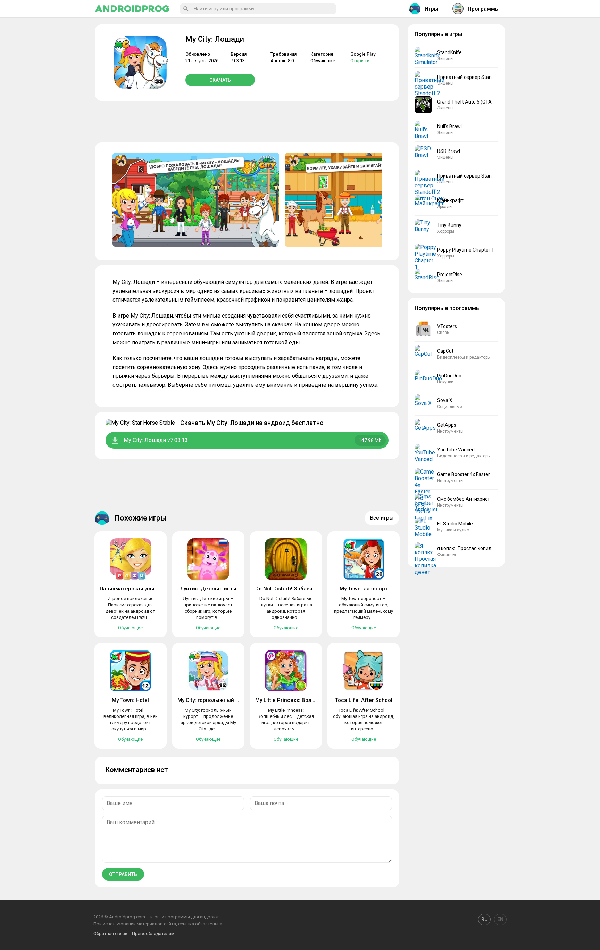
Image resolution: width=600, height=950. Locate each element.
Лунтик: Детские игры (208, 588)
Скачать (220, 80)
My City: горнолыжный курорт (215, 700)
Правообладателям (153, 933)
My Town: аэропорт (364, 588)
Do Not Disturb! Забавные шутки (295, 588)
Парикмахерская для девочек (138, 588)
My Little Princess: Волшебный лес (299, 700)
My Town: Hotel (130, 700)
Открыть (359, 60)
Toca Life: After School (363, 700)
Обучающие (322, 60)
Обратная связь (110, 933)
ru (484, 919)
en (500, 919)
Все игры (382, 518)
